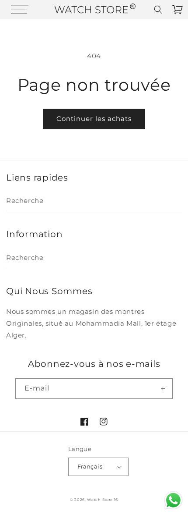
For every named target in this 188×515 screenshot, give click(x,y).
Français (89, 466)
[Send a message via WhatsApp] (173, 500)
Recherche (24, 200)
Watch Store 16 (102, 499)
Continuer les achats (94, 118)
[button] (10, 9)
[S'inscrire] (162, 388)
